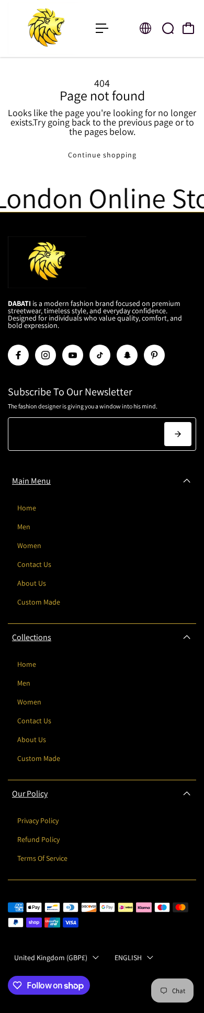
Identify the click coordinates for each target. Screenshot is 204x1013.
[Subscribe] (177, 434)
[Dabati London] (46, 28)
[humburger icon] (102, 28)
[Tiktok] (99, 355)
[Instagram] (45, 355)
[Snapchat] (127, 355)
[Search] (168, 28)
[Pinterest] (154, 355)
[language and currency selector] (145, 28)
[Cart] (188, 28)
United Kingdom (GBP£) (50, 957)
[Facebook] (18, 355)
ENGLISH (128, 957)
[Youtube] (72, 355)
